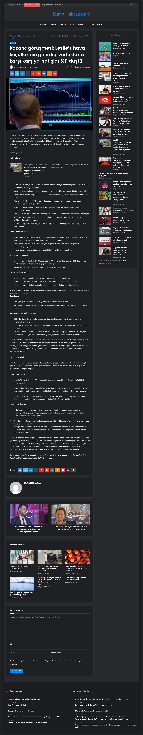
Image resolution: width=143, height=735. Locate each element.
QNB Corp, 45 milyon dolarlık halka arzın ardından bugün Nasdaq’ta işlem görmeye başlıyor (49, 581)
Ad (11, 644)
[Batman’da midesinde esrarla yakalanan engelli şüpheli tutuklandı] (105, 76)
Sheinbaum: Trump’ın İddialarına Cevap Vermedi (121, 88)
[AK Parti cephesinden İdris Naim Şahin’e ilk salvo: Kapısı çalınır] (105, 132)
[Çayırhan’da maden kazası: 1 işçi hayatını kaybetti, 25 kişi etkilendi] (105, 111)
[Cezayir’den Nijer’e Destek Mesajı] (105, 66)
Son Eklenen (116, 35)
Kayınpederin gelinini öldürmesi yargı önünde (122, 229)
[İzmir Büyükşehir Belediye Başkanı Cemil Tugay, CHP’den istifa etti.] (105, 100)
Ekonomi (62, 25)
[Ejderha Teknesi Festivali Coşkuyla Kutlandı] (105, 46)
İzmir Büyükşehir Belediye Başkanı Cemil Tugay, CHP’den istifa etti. (123, 99)
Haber (53, 25)
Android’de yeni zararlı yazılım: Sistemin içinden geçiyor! (123, 184)
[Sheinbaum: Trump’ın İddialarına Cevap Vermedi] (105, 89)
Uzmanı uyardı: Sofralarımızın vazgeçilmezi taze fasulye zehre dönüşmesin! (120, 197)
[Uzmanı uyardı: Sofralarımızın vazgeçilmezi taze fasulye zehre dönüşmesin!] (105, 195)
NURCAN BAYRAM (20, 67)
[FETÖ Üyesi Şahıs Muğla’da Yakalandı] (105, 221)
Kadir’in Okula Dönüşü (122, 53)
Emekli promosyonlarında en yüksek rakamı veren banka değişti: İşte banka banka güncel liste (122, 146)
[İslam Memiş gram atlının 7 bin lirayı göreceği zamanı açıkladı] (77, 557)
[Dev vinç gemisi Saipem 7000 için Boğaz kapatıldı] (22, 584)
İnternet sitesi (56, 652)
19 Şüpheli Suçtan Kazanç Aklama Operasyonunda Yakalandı (48, 568)
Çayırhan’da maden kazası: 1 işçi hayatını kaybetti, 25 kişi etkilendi (123, 110)
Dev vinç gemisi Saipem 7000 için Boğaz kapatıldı (22, 594)
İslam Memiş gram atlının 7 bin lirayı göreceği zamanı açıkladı (76, 568)
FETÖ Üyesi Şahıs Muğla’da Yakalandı (121, 219)
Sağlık (71, 25)
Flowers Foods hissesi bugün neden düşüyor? (70, 165)
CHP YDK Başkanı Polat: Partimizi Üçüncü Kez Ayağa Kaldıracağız (122, 121)
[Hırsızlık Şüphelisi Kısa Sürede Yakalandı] (105, 241)
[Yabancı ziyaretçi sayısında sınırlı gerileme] (22, 557)
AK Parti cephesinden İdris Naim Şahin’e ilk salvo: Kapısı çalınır (121, 131)
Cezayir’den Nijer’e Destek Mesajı (120, 64)
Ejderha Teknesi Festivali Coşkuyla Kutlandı (123, 44)
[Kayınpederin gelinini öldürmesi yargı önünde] (105, 231)
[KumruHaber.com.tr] (71, 14)
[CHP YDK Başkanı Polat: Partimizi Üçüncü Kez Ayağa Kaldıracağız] (105, 122)
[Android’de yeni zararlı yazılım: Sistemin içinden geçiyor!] (105, 185)
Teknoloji (81, 25)
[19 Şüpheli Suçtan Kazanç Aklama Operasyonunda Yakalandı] (50, 557)
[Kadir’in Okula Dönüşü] (105, 56)
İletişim (100, 25)
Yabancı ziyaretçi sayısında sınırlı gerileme (21, 567)
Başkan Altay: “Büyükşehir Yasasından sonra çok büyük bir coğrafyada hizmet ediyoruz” (122, 162)
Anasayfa (44, 25)
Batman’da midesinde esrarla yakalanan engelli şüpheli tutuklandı (122, 76)
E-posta (13, 652)
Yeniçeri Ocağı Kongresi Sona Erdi (112, 261)
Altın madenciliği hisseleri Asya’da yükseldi (75, 579)
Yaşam (91, 25)
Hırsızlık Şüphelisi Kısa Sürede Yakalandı (122, 239)
